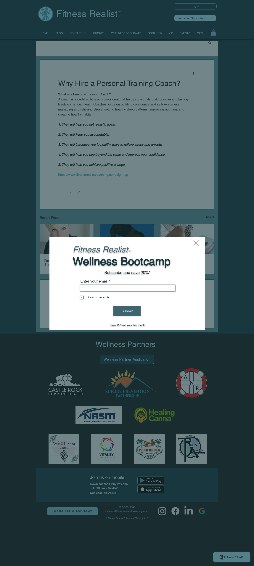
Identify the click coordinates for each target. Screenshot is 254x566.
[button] (196, 243)
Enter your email (93, 281)
